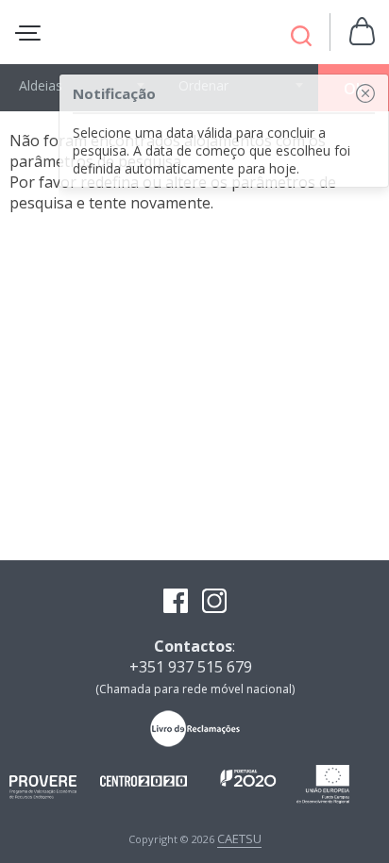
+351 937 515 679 (190, 666)
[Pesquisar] (301, 38)
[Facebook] (175, 603)
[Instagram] (214, 603)
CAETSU (239, 838)
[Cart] (362, 32)
